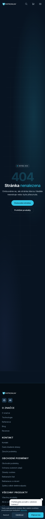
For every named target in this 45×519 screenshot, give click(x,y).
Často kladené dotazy (11, 447)
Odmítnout (19, 515)
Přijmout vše (35, 515)
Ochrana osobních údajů (12, 468)
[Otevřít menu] (40, 4)
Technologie (7, 417)
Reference (6, 422)
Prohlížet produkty (22, 210)
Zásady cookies (8, 472)
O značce (6, 413)
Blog (4, 426)
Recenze (6, 431)
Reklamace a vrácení (10, 481)
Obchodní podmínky (10, 463)
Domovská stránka (22, 203)
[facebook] (4, 400)
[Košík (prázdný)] (33, 4)
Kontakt (5, 442)
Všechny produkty (9, 497)
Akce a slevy (7, 502)
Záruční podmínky (9, 451)
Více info (23, 510)
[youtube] (10, 400)
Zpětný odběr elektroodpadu (14, 486)
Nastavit (6, 515)
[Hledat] (26, 4)
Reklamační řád (8, 477)
